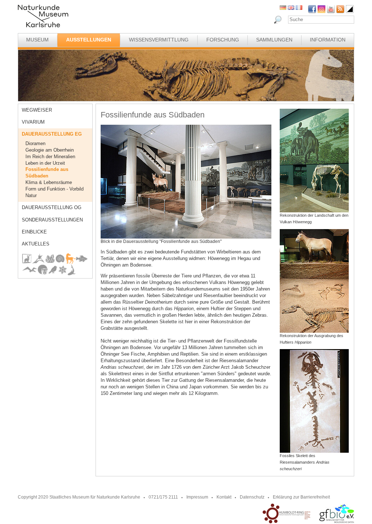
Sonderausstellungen (52, 220)
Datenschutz (252, 497)
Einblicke (34, 232)
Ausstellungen (88, 40)
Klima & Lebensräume (48, 182)
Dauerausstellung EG (52, 134)
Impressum (197, 497)
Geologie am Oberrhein (49, 150)
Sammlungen (274, 40)
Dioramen (35, 143)
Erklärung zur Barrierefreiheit (301, 497)
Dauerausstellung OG (51, 207)
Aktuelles (35, 244)
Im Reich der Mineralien (50, 156)
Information (327, 40)
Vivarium (33, 122)
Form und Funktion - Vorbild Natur (54, 192)
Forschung (222, 40)
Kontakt (224, 497)
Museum (37, 40)
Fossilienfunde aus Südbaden (46, 173)
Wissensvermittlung (159, 40)
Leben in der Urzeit (45, 163)
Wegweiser (37, 110)
